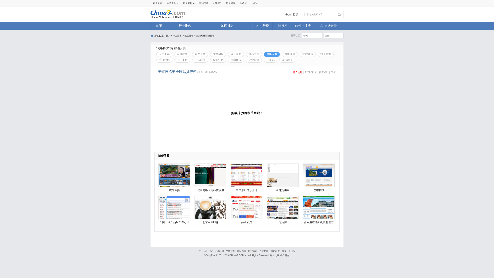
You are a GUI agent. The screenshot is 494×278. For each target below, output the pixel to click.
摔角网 (283, 222)
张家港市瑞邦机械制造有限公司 (319, 223)
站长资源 (325, 54)
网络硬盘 (289, 54)
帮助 (284, 251)
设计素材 (236, 54)
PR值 (333, 72)
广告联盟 (200, 59)
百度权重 (323, 72)
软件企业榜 (303, 25)
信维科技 (318, 190)
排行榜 (282, 25)
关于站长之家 (206, 251)
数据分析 (218, 59)
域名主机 (254, 54)
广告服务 (230, 251)
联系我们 (219, 251)
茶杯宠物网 (282, 190)
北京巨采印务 (210, 222)
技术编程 (218, 54)
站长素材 (187, 3)
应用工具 (164, 54)
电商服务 (236, 59)
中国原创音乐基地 (246, 190)
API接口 (217, 3)
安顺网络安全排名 (205, 35)
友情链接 (241, 251)
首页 (159, 25)
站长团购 (230, 3)
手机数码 (164, 59)
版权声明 (252, 251)
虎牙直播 (174, 190)
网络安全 (271, 54)
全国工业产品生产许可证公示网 (174, 223)
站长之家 (157, 3)
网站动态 (275, 251)
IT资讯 (270, 59)
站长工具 (171, 3)
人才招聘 (264, 251)
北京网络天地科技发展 (210, 190)
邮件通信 (307, 54)
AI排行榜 (262, 25)
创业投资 (254, 59)
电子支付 (182, 59)
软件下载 (200, 54)
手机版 (291, 251)
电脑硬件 (182, 54)
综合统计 (297, 72)
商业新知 (246, 222)
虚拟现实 (287, 59)
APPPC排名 (311, 72)
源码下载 (203, 3)
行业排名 (185, 25)
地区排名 (227, 25)
